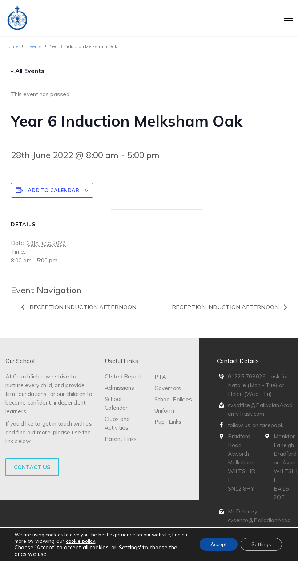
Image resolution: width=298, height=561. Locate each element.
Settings (261, 544)
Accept (218, 544)
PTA (160, 376)
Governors (167, 388)
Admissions (119, 387)
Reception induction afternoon (82, 307)
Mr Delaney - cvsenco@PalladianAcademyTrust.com (259, 520)
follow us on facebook (255, 425)
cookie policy (80, 541)
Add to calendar (53, 190)
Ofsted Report (123, 376)
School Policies (173, 399)
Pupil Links (167, 421)
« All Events (27, 70)
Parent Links (121, 438)
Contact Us (32, 467)
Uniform (164, 410)
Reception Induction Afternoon (226, 307)
